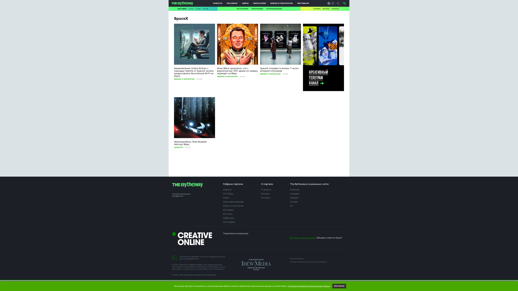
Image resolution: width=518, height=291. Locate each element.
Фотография (242, 9)
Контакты (335, 8)
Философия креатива (233, 202)
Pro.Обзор (232, 3)
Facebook (294, 189)
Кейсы (245, 3)
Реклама (326, 8)
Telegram (294, 198)
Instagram (295, 194)
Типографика (257, 9)
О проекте (317, 8)
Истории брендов (274, 9)
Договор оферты (297, 259)
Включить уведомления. (302, 237)
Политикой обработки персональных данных (309, 286)
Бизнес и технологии (281, 3)
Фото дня (227, 214)
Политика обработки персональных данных (308, 262)
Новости (217, 3)
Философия (259, 3)
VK (291, 206)
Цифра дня (228, 218)
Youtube (294, 202)
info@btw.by (177, 196)
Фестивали (303, 3)
